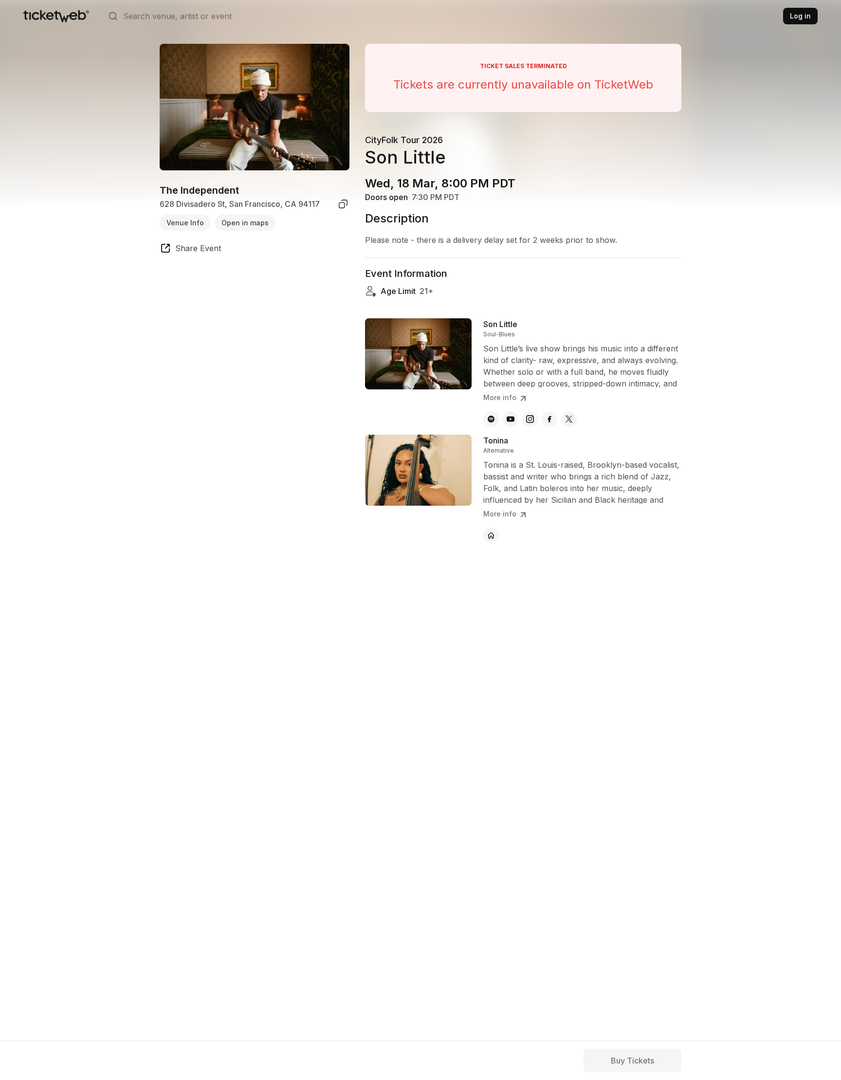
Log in (800, 16)
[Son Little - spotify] (491, 419)
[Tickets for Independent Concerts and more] (56, 16)
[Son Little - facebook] (549, 419)
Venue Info (185, 222)
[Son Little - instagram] (530, 419)
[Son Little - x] (569, 419)
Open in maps (245, 222)
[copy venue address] (343, 204)
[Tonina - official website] (491, 535)
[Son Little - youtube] (510, 419)
